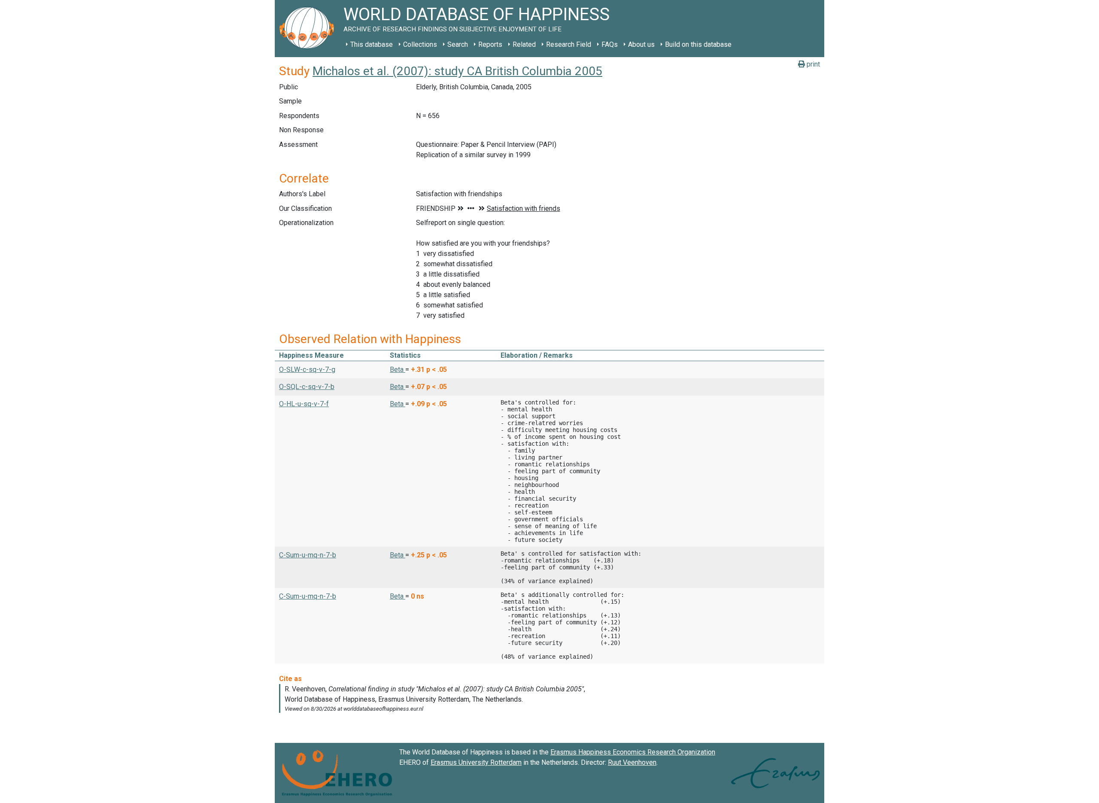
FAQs (609, 44)
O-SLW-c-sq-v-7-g (307, 369)
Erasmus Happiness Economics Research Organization (632, 752)
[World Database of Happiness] (309, 28)
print (812, 64)
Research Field (568, 44)
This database (371, 44)
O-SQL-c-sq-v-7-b (306, 387)
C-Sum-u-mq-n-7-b (307, 555)
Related (524, 44)
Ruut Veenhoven (632, 762)
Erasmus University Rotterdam (476, 762)
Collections (420, 44)
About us (641, 44)
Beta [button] (397, 369)
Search (457, 44)
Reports (490, 44)
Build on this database (698, 44)
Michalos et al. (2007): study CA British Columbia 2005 (457, 71)
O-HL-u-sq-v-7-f (304, 404)
